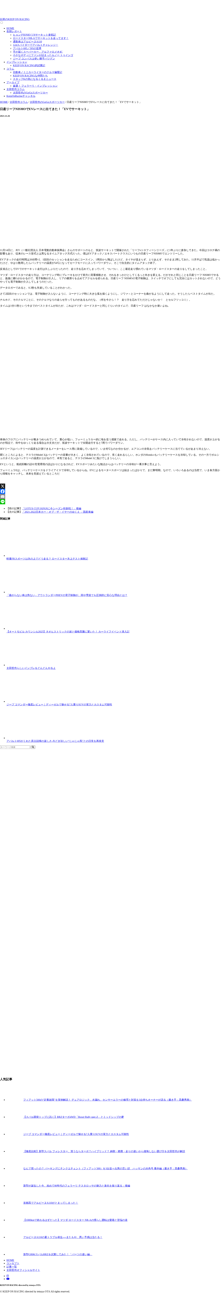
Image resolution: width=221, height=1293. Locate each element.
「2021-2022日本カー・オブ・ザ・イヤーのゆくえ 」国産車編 (57, 511)
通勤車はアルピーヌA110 (27, 41)
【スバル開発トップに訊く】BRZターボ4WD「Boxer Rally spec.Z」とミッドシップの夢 (73, 1117)
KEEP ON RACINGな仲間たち (30, 75)
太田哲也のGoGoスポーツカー (30, 92)
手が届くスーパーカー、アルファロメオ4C (38, 51)
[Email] (110, 496)
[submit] (33, 747)
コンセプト (12, 1263)
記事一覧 (11, 1266)
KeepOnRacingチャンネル (20, 96)
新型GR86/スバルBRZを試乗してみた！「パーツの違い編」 (57, 1254)
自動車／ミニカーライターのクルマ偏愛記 (37, 72)
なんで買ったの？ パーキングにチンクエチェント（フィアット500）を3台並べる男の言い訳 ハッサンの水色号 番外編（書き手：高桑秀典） (105, 1168)
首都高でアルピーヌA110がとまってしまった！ (50, 1202)
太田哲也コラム (15, 89)
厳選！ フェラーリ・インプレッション (35, 85)
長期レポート (14, 31)
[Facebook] (110, 491)
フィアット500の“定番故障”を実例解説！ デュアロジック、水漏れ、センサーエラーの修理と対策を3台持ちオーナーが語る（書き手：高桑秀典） (107, 1099)
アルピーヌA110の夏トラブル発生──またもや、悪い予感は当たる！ (62, 1237)
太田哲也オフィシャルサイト (23, 1270)
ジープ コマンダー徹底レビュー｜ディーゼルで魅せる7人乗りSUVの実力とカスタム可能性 (76, 1134)
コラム (10, 68)
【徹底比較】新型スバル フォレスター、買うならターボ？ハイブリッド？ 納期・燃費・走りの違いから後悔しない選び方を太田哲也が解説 (104, 1151)
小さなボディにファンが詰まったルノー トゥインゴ (43, 55)
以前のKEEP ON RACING (15, 19)
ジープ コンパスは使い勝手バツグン (34, 58)
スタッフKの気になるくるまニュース (34, 79)
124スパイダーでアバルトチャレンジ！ (35, 45)
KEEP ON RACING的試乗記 (29, 65)
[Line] (110, 501)
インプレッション (16, 62)
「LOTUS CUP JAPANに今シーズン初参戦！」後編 (51, 508)
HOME (10, 28)
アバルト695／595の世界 (27, 48)
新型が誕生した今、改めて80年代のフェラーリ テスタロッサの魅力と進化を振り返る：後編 (76, 1185)
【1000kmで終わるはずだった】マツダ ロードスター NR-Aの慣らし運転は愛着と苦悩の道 (75, 1220)
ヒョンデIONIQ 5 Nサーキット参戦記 (34, 34)
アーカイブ (12, 82)
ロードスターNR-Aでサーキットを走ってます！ (41, 38)
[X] (110, 486)
